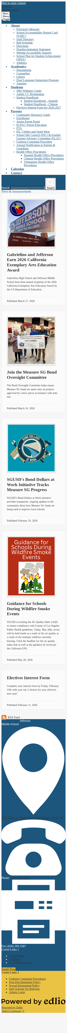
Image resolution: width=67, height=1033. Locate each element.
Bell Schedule (24, 42)
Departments (23, 70)
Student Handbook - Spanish (41, 100)
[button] (15, 25)
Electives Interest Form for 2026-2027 (38, 107)
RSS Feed (14, 717)
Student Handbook (27, 97)
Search (5, 187)
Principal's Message (27, 29)
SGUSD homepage (20, 962)
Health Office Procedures (31, 151)
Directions (22, 46)
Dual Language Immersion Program (37, 80)
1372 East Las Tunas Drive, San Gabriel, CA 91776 (32, 817)
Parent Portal (16, 955)
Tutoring (21, 83)
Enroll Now (8, 969)
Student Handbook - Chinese (41, 104)
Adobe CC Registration (30, 94)
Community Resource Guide (33, 114)
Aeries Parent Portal (28, 121)
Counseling (23, 73)
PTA (19, 128)
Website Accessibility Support (33, 52)
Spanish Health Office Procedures (44, 155)
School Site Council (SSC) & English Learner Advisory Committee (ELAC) (38, 136)
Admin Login (17, 992)
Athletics (21, 62)
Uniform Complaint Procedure (34, 141)
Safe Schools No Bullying (24, 988)
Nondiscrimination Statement (33, 49)
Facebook (14, 959)
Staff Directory (25, 39)
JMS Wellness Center (29, 90)
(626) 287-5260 (19, 877)
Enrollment (22, 118)
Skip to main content (13, 3)
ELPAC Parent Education (31, 125)
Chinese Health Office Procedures (44, 158)
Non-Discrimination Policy (25, 982)
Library (20, 76)
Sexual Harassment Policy (24, 985)
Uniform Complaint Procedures (27, 978)
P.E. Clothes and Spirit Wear (33, 131)
